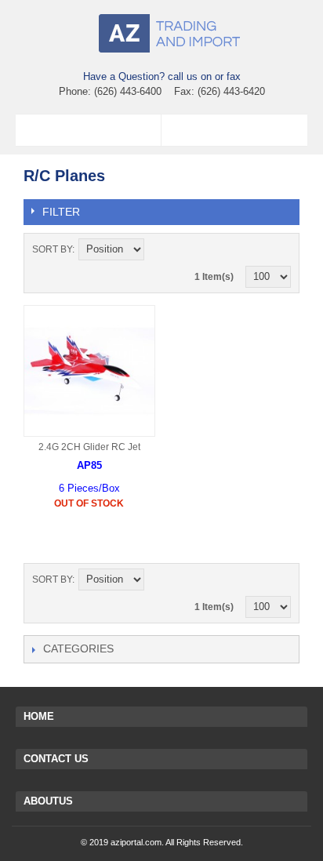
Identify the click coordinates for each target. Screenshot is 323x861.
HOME (39, 716)
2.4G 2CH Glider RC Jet (89, 446)
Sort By (52, 249)
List (279, 249)
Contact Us (56, 759)
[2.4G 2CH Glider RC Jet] (89, 371)
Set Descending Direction (158, 249)
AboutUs (48, 801)
